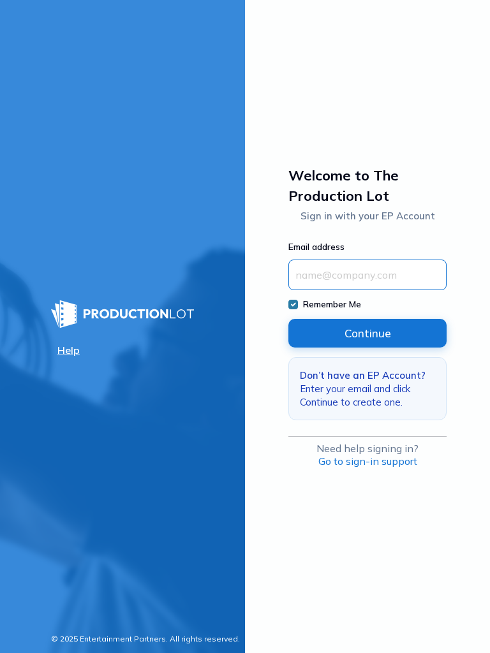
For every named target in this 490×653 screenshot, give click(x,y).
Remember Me (332, 304)
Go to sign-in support (367, 461)
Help (68, 350)
